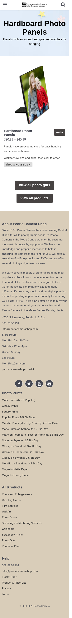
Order (59, 132)
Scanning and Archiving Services (21, 523)
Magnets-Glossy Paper (16, 475)
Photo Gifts (8, 540)
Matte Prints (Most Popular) (18, 400)
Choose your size (17, 164)
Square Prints (10, 411)
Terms (5, 594)
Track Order (9, 576)
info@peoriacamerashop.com (20, 328)
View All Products (35, 198)
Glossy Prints (10, 405)
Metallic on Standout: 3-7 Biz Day (22, 463)
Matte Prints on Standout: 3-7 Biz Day (25, 428)
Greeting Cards (11, 500)
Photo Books (9, 517)
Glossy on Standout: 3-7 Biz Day (21, 446)
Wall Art (6, 511)
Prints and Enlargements (17, 494)
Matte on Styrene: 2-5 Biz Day (20, 440)
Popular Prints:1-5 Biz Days (18, 417)
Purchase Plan (11, 546)
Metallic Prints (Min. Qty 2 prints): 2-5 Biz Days (30, 423)
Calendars (8, 528)
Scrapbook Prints (12, 534)
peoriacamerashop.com (16, 369)
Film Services (10, 505)
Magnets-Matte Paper (15, 469)
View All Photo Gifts (34, 185)
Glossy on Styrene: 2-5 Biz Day (21, 457)
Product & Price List (14, 582)
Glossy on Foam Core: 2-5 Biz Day (23, 451)
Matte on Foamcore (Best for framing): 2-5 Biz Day (33, 434)
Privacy (6, 588)
